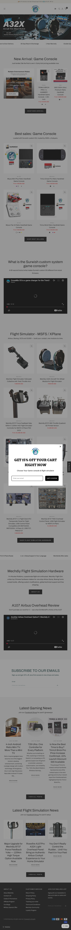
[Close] (60, 446)
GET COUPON (52, 478)
